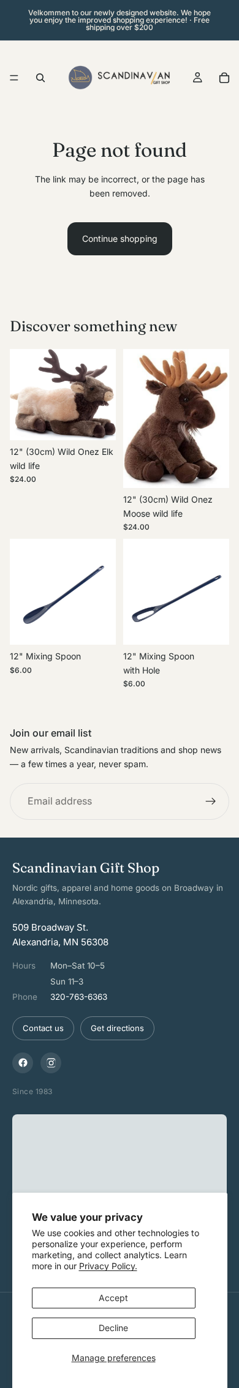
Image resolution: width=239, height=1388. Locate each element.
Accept (113, 1297)
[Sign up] (211, 802)
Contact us (43, 1028)
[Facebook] (22, 1062)
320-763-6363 (78, 997)
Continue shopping (119, 238)
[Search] (40, 77)
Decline (113, 1327)
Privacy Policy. (108, 1266)
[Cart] (224, 77)
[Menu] (14, 78)
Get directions (117, 1028)
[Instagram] (50, 1062)
